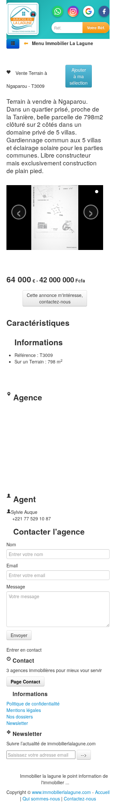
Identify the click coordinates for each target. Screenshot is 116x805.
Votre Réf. (96, 27)
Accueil (102, 792)
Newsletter (17, 723)
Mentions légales (23, 710)
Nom (11, 544)
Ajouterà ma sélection (79, 76)
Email (12, 565)
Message (15, 586)
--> (84, 755)
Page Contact (25, 681)
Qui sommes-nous (41, 798)
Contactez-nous (80, 798)
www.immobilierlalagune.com (61, 792)
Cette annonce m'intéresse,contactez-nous (55, 298)
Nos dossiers (19, 716)
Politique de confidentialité (33, 703)
